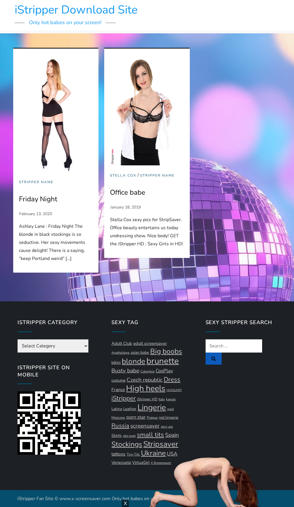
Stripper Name (36, 182)
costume (118, 380)
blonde (133, 361)
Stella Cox (123, 175)
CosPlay (164, 371)
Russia (120, 426)
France (118, 390)
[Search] (214, 359)
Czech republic (145, 380)
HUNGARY (174, 390)
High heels (145, 388)
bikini (116, 362)
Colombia (147, 371)
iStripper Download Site (76, 10)
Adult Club (121, 343)
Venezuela (121, 462)
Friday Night (38, 199)
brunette (162, 361)
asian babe (140, 352)
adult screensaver (150, 343)
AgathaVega (120, 353)
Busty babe (125, 370)
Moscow (118, 417)
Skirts (116, 435)
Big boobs (166, 351)
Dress (172, 379)
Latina (116, 409)
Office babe (127, 192)
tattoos (118, 454)
